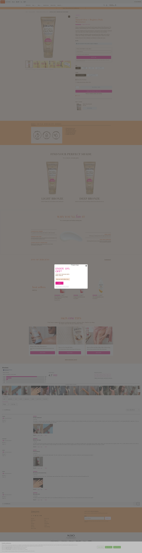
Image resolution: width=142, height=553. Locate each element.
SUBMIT (59, 283)
